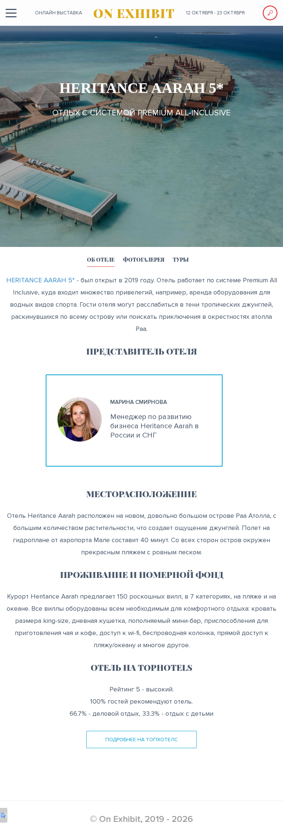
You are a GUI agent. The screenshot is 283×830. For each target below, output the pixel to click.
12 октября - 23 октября (215, 13)
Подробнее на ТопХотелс (141, 739)
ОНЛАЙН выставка (58, 13)
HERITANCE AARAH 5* (40, 280)
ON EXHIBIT (134, 13)
